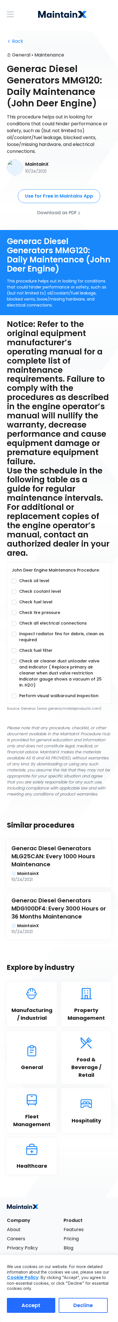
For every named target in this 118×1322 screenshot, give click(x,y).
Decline (83, 1305)
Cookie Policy (23, 1277)
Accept (30, 1305)
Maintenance (49, 55)
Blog (68, 1248)
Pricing (71, 1238)
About (14, 1229)
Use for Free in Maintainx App (59, 196)
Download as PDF (57, 212)
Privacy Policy (22, 1248)
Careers (16, 1238)
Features (74, 1229)
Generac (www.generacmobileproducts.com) (61, 708)
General (21, 55)
